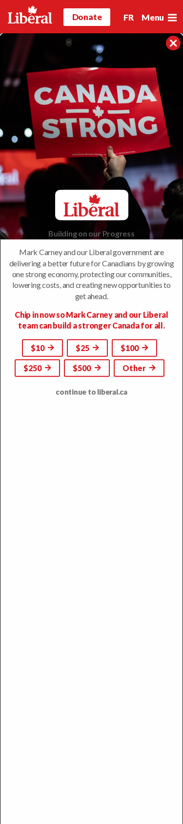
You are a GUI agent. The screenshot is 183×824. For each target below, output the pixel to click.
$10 (38, 348)
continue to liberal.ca (91, 391)
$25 (83, 348)
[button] (172, 17)
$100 (130, 348)
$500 (82, 368)
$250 (33, 368)
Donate (87, 17)
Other (134, 368)
